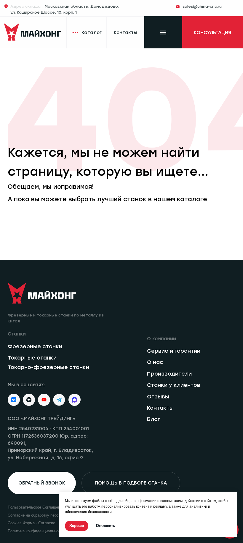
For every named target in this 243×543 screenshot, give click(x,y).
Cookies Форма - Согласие (31, 523)
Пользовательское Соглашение (36, 507)
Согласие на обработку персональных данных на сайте (57, 515)
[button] (212, 32)
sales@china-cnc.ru (202, 6)
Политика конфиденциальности (36, 531)
